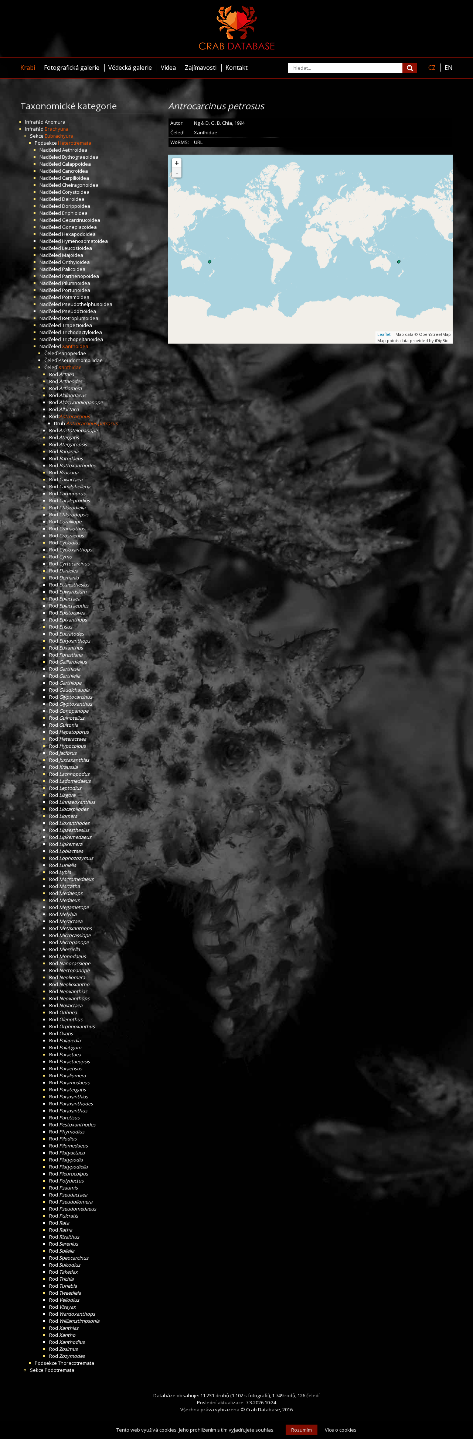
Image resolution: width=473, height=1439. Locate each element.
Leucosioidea (77, 248)
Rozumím (301, 1429)
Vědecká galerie (130, 67)
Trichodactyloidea (82, 332)
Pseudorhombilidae (80, 360)
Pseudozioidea (79, 311)
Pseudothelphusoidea (87, 304)
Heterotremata (74, 143)
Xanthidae (70, 367)
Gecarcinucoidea (81, 220)
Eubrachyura (59, 135)
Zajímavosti (201, 67)
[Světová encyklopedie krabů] (237, 48)
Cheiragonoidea (80, 185)
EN (449, 67)
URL (198, 142)
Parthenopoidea (80, 276)
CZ (432, 67)
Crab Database (263, 1409)
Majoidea (72, 255)
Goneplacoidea (79, 227)
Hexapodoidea (79, 234)
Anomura (55, 121)
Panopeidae (72, 353)
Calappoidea (76, 164)
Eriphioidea (75, 213)
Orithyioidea (76, 262)
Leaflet (384, 334)
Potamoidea (75, 297)
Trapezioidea (77, 325)
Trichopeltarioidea (82, 339)
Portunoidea (76, 290)
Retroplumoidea (80, 318)
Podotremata (59, 1370)
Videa (168, 67)
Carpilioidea (75, 178)
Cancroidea (75, 171)
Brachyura (56, 128)
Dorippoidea (76, 206)
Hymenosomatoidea (85, 241)
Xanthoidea (75, 346)
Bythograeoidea (80, 157)
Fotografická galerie (71, 67)
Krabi (27, 67)
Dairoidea (73, 199)
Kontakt (236, 67)
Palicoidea (73, 269)
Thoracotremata (76, 1363)
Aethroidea (74, 150)
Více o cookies (341, 1429)
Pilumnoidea (76, 283)
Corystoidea (75, 192)
